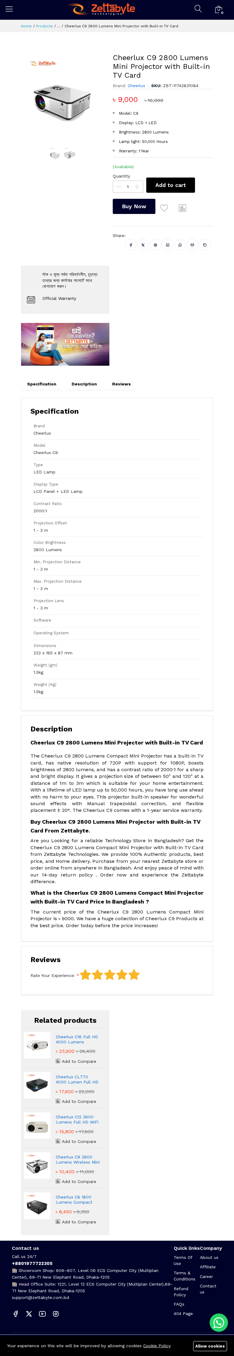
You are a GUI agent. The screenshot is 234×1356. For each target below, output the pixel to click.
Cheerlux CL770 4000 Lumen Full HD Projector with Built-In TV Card (77, 1079)
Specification (41, 383)
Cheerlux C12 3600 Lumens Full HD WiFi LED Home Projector (77, 1119)
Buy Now (134, 206)
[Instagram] (55, 1313)
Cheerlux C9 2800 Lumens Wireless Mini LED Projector (78, 1159)
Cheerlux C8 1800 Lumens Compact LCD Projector (74, 1200)
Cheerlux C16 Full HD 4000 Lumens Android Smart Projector (77, 1039)
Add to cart (170, 185)
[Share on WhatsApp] (180, 244)
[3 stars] (110, 975)
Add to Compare (78, 1061)
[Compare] (183, 208)
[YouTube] (42, 1313)
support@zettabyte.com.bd (40, 1297)
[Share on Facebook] (131, 244)
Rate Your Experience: (52, 975)
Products (44, 26)
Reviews (121, 383)
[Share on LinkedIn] (168, 244)
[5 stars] (134, 975)
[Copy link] (205, 244)
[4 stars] (122, 975)
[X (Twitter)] (29, 1313)
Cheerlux (136, 85)
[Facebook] (15, 1313)
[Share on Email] (192, 244)
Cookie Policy (157, 1345)
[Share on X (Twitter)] (143, 244)
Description (84, 383)
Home (26, 26)
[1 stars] (85, 975)
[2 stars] (97, 975)
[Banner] (65, 343)
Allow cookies (210, 1346)
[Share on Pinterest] (156, 244)
